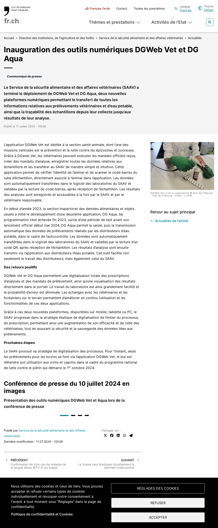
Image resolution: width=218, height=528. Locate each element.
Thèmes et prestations (112, 22)
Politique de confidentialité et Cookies (42, 514)
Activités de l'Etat (168, 22)
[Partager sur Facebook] (111, 435)
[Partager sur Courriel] (131, 435)
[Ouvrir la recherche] (210, 22)
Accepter (158, 517)
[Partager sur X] (105, 435)
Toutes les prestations (149, 8)
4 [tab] (87, 415)
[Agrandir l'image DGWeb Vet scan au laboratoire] (182, 166)
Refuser (158, 503)
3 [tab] (80, 415)
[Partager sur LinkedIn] (118, 435)
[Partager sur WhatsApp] (124, 435)
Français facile (100, 8)
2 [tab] (73, 415)
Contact (121, 8)
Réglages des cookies (158, 488)
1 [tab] (64, 415)
